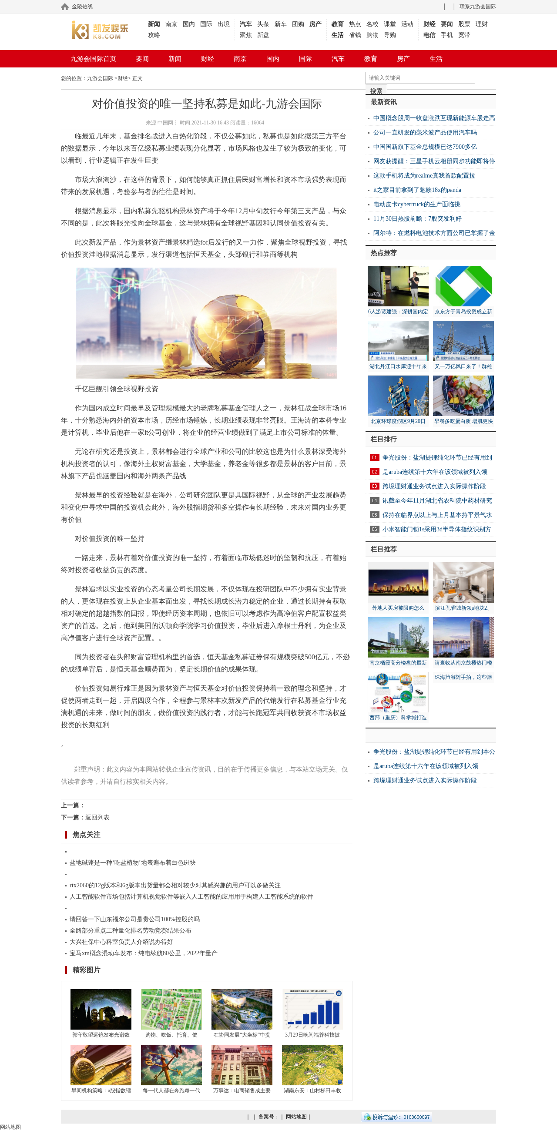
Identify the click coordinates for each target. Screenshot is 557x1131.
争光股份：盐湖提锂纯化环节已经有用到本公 (434, 751)
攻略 (154, 35)
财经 (429, 24)
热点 (355, 24)
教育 (338, 24)
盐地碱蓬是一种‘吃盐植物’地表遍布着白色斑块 (133, 862)
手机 (447, 35)
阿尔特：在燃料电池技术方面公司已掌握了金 (434, 233)
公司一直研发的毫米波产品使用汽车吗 (425, 132)
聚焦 (246, 35)
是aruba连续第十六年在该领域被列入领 (435, 472)
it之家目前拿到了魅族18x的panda (417, 190)
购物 (372, 35)
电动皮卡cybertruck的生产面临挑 (416, 204)
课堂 (390, 24)
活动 (407, 24)
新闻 (154, 24)
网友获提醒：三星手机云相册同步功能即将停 (434, 161)
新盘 (263, 35)
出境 (224, 24)
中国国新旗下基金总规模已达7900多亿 (425, 147)
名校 (372, 24)
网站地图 (296, 1117)
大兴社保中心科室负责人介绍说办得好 (121, 942)
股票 (464, 24)
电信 (429, 35)
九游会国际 (100, 78)
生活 (338, 35)
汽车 (246, 24)
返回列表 (97, 817)
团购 (298, 24)
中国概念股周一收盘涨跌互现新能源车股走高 (434, 118)
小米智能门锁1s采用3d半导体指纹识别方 (437, 529)
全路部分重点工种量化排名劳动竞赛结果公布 (130, 930)
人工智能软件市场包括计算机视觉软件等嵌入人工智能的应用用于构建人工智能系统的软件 (191, 896)
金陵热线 (82, 6)
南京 (171, 24)
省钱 (355, 35)
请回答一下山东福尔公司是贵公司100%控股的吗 (135, 919)
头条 (263, 24)
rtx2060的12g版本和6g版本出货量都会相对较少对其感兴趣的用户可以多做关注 (175, 885)
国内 (189, 24)
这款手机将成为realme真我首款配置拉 (424, 175)
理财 (482, 24)
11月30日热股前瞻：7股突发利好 (417, 218)
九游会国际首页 (93, 58)
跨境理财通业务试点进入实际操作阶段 (434, 486)
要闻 (447, 24)
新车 (281, 24)
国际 (206, 24)
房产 (315, 24)
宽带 (464, 35)
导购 (390, 35)
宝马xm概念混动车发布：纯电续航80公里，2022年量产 (144, 953)
